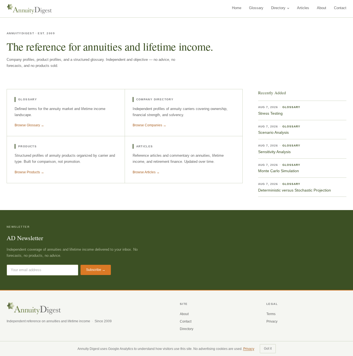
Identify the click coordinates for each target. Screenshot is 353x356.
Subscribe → (95, 270)
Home (236, 8)
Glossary (256, 8)
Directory (278, 8)
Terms (271, 314)
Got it (268, 348)
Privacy (271, 321)
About (321, 8)
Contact (340, 8)
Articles (303, 8)
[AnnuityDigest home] (29, 8)
